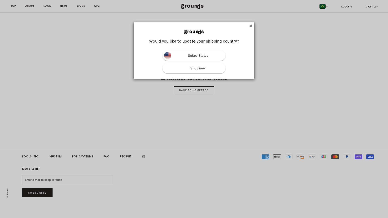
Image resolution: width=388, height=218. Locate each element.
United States (198, 56)
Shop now (198, 68)
